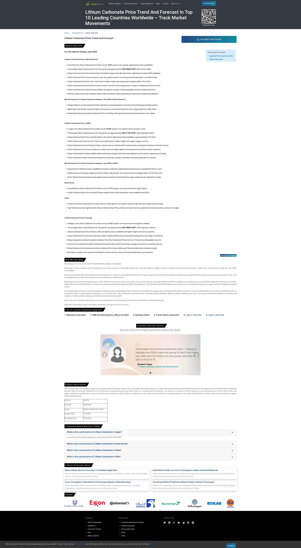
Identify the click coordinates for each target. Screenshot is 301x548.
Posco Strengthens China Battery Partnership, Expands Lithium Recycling (97, 482)
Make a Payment (93, 536)
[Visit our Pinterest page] (188, 522)
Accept (231, 545)
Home (67, 33)
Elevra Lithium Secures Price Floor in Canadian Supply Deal (91, 470)
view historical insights (228, 255)
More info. (153, 544)
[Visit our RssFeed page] (193, 522)
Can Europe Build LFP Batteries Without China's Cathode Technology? (183, 482)
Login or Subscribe (194, 315)
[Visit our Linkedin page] (169, 522)
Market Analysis (115, 4)
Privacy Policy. (80, 544)
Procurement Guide (127, 529)
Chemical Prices (77, 33)
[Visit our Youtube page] (179, 522)
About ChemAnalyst (94, 522)
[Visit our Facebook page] (165, 522)
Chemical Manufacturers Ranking (132, 522)
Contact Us (91, 526)
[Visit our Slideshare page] (183, 522)
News (158, 4)
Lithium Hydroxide (216, 59)
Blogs (123, 532)
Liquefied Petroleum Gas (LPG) (221, 56)
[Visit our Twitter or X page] (174, 522)
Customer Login (208, 3)
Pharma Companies (128, 526)
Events (165, 4)
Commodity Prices (131, 4)
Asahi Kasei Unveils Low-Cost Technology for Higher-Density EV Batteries (185, 470)
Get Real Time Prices (210, 39)
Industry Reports (147, 4)
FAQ (89, 532)
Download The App (94, 529)
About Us (174, 4)
